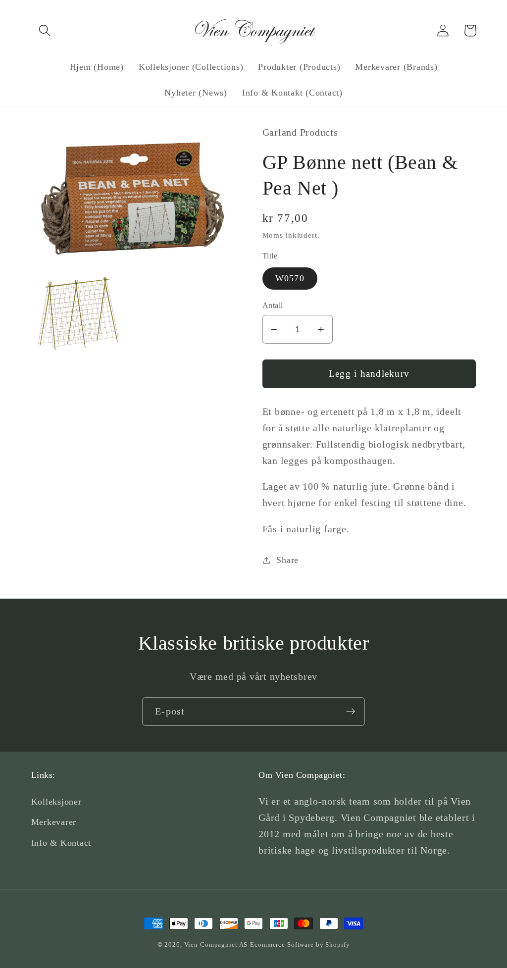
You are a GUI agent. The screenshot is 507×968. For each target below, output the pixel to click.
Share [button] (287, 560)
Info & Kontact (61, 843)
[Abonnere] (350, 711)
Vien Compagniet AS (216, 944)
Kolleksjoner (56, 802)
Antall (272, 305)
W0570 (289, 278)
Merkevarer (54, 822)
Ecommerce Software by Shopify (300, 944)
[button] (44, 30)
